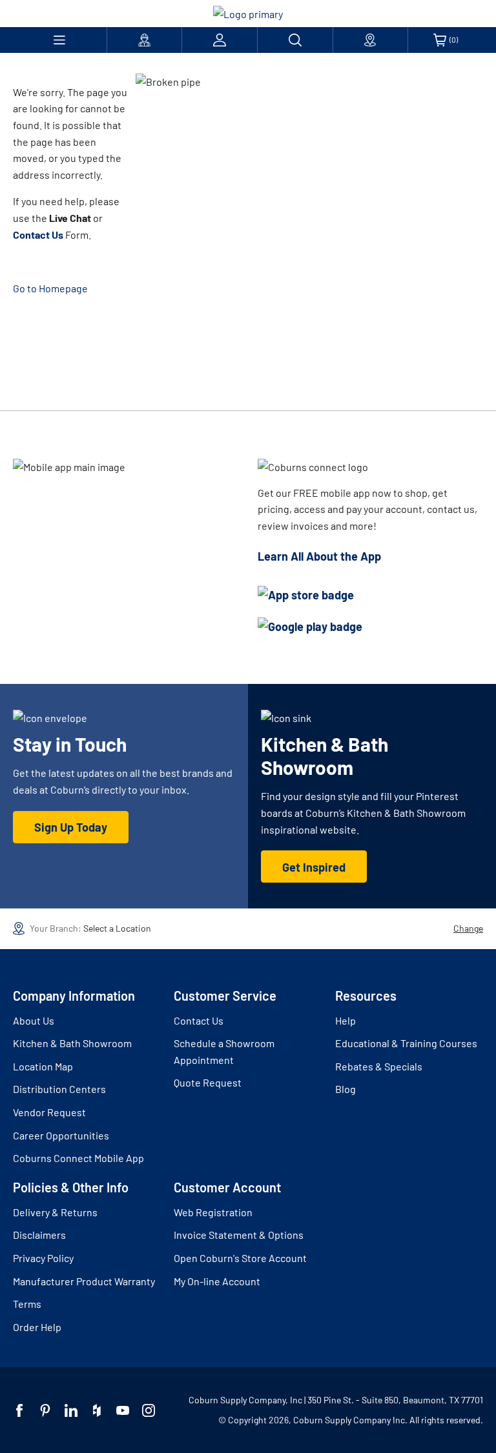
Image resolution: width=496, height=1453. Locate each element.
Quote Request (208, 1082)
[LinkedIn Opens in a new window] (71, 1410)
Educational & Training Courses (406, 1043)
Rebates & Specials (378, 1066)
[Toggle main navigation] (60, 40)
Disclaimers (39, 1234)
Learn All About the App (319, 556)
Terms (27, 1304)
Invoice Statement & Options (239, 1234)
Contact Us (198, 1020)
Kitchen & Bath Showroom (72, 1043)
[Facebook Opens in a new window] (19, 1410)
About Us (33, 1020)
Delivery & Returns (55, 1212)
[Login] (219, 40)
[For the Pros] (144, 40)
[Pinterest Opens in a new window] (45, 1410)
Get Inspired (314, 867)
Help (345, 1020)
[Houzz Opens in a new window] (96, 1410)
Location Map (43, 1066)
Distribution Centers (59, 1089)
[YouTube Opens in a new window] (122, 1410)
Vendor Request (49, 1112)
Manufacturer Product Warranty (84, 1281)
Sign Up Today (70, 827)
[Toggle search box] (295, 40)
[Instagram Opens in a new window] (148, 1410)
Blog (345, 1089)
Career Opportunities (61, 1135)
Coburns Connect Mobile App (78, 1158)
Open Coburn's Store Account (240, 1258)
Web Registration (213, 1212)
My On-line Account (217, 1281)
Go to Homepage (50, 288)
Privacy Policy (43, 1258)
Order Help (37, 1327)
